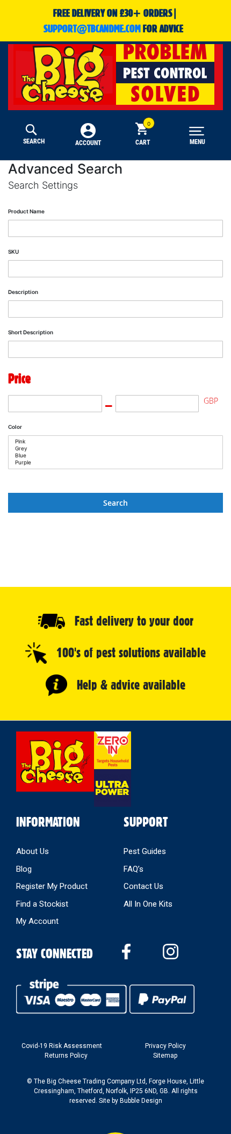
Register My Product (52, 886)
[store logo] (115, 72)
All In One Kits (148, 904)
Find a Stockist (42, 904)
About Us (32, 851)
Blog (24, 869)
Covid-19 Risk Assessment (61, 1046)
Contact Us (143, 886)
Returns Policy (66, 1055)
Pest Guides (145, 851)
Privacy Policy (165, 1046)
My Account (37, 921)
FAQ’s (133, 869)
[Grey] (111, 448)
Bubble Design (141, 1100)
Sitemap (165, 1055)
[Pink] (111, 441)
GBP (211, 401)
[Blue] (111, 455)
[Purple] (111, 462)
